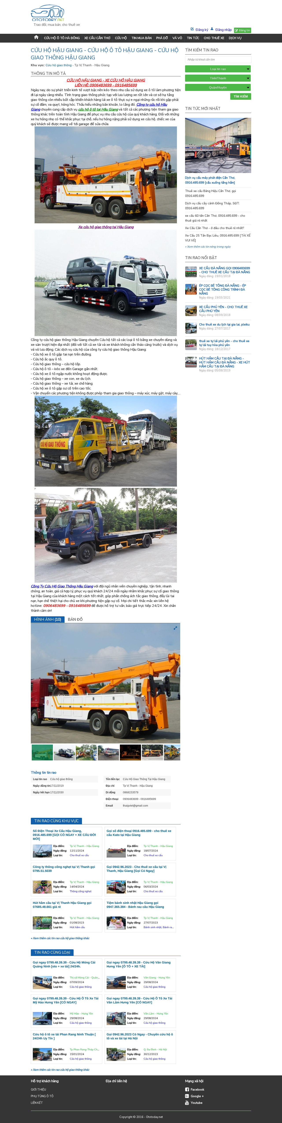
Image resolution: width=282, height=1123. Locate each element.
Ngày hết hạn (41, 792)
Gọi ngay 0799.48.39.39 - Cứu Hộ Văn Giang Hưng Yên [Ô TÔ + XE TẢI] (139, 964)
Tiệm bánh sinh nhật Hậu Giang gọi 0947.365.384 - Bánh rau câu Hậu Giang (135, 905)
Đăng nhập (223, 29)
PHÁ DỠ (162, 38)
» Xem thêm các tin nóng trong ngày (208, 247)
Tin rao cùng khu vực (56, 821)
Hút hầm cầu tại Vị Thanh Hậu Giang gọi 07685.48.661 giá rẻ (62, 905)
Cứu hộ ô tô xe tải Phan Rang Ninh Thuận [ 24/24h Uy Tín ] (64, 1036)
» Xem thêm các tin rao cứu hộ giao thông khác (60, 938)
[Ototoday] (57, 13)
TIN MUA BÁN (142, 38)
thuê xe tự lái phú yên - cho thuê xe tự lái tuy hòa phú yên (224, 343)
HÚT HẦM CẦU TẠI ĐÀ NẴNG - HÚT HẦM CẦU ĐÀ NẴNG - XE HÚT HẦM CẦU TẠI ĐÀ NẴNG (224, 362)
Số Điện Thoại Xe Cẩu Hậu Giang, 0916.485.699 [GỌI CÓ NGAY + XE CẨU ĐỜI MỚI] (64, 835)
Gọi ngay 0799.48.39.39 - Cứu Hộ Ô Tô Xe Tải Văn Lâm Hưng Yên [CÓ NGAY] (139, 1000)
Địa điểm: (58, 846)
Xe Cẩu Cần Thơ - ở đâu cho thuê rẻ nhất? (214, 228)
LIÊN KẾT (37, 1103)
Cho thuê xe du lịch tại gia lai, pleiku (224, 324)
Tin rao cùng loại (52, 952)
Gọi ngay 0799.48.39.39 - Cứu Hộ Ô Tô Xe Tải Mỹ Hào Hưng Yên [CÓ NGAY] (65, 1000)
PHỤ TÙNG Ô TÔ (42, 1096)
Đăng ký (202, 29)
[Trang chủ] (36, 38)
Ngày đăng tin (41, 785)
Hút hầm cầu (77, 927)
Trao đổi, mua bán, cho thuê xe (56, 24)
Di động (110, 792)
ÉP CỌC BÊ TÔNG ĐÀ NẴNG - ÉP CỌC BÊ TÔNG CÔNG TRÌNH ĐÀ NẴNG (222, 290)
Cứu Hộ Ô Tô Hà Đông (62, 38)
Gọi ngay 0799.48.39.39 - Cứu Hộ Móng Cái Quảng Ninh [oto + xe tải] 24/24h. (64, 964)
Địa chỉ (110, 785)
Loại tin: (58, 855)
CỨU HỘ (121, 38)
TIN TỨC (193, 38)
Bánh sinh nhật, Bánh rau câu (161, 927)
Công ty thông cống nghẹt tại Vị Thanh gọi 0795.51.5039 (64, 869)
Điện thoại (112, 799)
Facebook (197, 1089)
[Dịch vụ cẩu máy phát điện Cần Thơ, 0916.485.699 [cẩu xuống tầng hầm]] (227, 171)
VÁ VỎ (177, 38)
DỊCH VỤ (235, 38)
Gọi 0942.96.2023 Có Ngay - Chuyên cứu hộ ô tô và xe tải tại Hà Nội (140, 1036)
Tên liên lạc (113, 779)
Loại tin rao (40, 779)
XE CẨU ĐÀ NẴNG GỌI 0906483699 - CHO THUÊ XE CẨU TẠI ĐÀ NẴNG (224, 270)
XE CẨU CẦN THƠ (97, 38)
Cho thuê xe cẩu (79, 855)
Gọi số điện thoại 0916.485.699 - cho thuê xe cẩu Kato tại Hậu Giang (139, 833)
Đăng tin (244, 30)
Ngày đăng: (60, 851)
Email (109, 805)
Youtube (196, 1103)
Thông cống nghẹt (80, 891)
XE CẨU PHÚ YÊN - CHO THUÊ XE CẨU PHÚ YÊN (223, 309)
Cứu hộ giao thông (59, 65)
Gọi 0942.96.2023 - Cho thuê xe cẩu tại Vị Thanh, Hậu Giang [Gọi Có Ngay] (136, 869)
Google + (197, 1096)
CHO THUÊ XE (214, 38)
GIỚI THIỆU (38, 1090)
